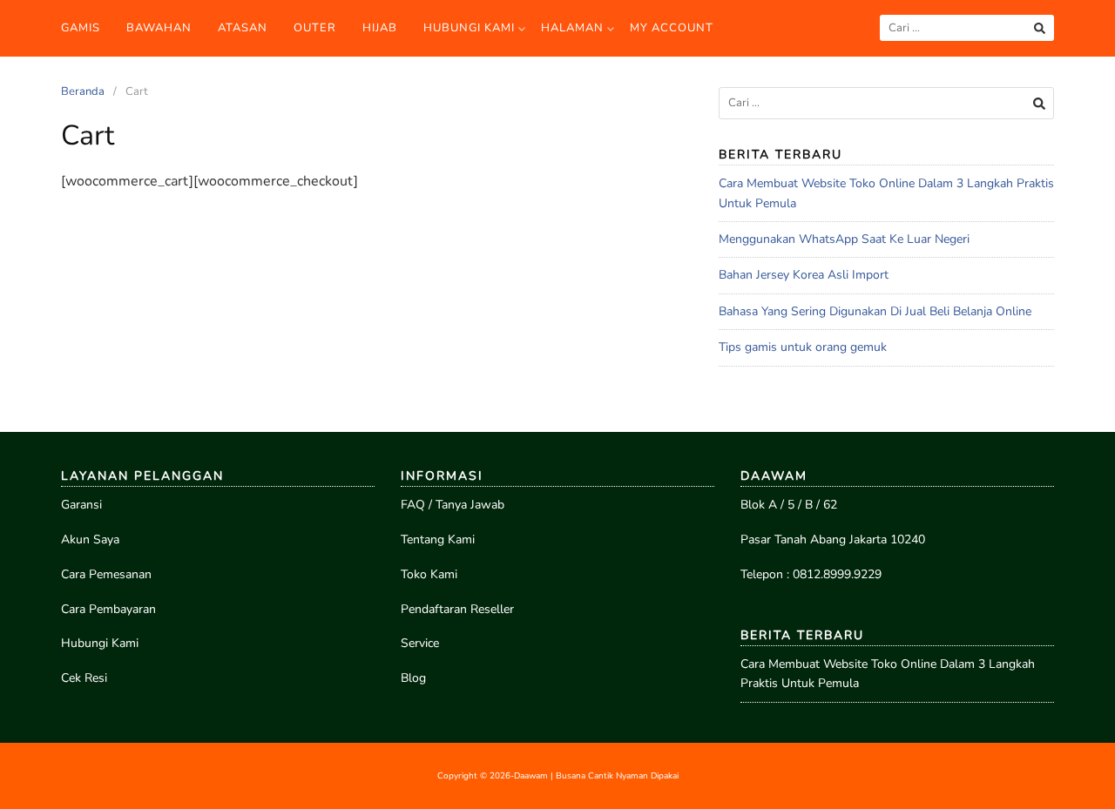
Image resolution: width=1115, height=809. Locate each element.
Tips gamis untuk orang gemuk (803, 347)
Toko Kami (429, 574)
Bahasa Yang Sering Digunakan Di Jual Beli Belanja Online (875, 311)
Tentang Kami (438, 539)
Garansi (81, 504)
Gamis (80, 28)
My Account (671, 28)
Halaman (572, 28)
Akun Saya (90, 539)
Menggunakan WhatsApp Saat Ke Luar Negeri (844, 239)
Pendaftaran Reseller (457, 609)
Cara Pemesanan (106, 574)
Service (420, 643)
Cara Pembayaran (108, 609)
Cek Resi (84, 678)
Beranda (83, 91)
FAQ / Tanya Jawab (452, 504)
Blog (413, 678)
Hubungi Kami (469, 28)
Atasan (242, 28)
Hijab (379, 28)
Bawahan (159, 28)
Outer (315, 28)
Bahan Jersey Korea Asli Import (804, 274)
